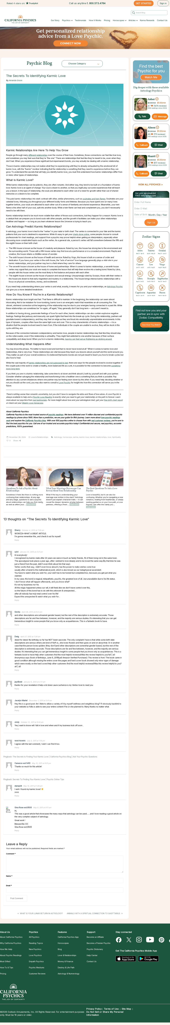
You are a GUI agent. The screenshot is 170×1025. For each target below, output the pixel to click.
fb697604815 (20, 741)
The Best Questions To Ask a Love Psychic (101, 489)
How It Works (95, 20)
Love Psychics (35, 955)
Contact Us (162, 20)
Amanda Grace (15, 80)
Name (9, 876)
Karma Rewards (147, 20)
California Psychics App (68, 937)
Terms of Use (111, 1008)
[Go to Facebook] (119, 939)
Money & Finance (65, 961)
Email (9, 885)
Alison (151, 128)
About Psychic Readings (11, 955)
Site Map (126, 1008)
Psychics (66, 20)
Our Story (55, 20)
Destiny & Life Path (66, 967)
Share (15, 440)
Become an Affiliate (95, 937)
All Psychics (34, 937)
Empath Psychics (36, 961)
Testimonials (80, 20)
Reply (17, 540)
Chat (159, 145)
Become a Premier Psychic (98, 943)
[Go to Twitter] (129, 939)
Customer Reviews (37, 973)
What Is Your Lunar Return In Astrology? (41, 913)
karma (75, 437)
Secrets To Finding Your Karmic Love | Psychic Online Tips (38, 779)
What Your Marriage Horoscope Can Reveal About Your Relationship (63, 489)
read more (31, 504)
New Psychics (35, 949)
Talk (142, 116)
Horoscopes (118, 20)
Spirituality (116, 437)
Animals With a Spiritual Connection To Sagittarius (94, 913)
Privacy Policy (94, 1008)
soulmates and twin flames (94, 199)
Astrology (58, 437)
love (109, 437)
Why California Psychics (10, 943)
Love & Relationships (39, 437)
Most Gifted (5, 961)
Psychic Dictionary (95, 949)
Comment (11, 854)
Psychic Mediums (36, 967)
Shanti (151, 156)
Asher (151, 99)
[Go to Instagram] (139, 939)
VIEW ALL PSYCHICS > (150, 184)
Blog (60, 949)
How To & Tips (6, 967)
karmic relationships (98, 437)
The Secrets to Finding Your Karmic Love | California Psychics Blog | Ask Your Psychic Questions (55, 757)
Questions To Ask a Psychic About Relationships (21, 489)
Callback (144, 145)
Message (162, 116)
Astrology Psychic (115, 286)
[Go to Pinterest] (161, 939)
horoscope (67, 437)
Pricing (107, 20)
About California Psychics (11, 937)
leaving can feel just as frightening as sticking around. (88, 339)
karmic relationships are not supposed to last (48, 363)
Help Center (92, 955)
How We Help (6, 949)
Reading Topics (36, 943)
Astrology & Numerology (68, 973)
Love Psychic (64, 382)
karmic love (84, 437)
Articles (132, 20)
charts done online (81, 234)
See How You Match (151, 325)
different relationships (37, 155)
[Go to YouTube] (150, 939)
